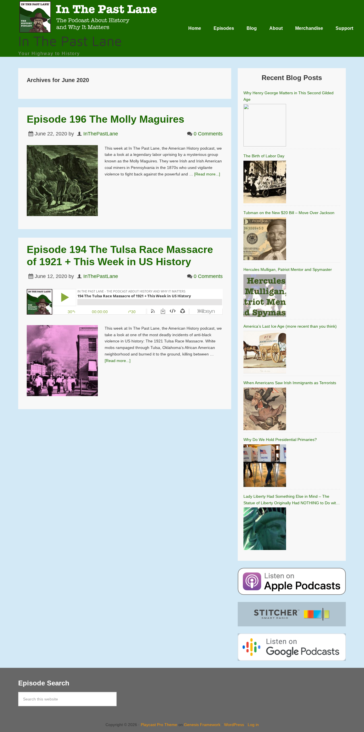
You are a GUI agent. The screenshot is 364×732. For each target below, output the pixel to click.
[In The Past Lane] (89, 30)
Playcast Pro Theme (159, 724)
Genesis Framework (202, 724)
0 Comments (208, 134)
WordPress (234, 724)
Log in (253, 724)
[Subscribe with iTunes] (292, 581)
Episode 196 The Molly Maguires (105, 119)
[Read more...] (207, 174)
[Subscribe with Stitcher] (292, 614)
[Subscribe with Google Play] (292, 647)
